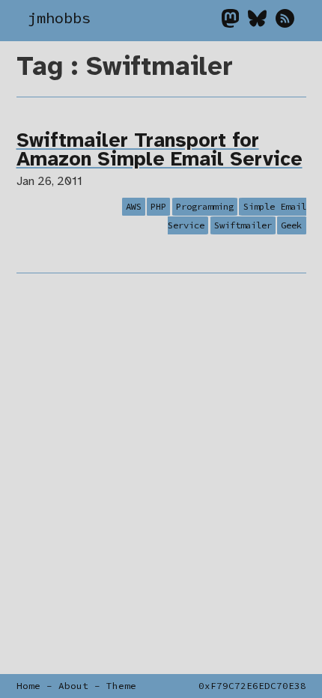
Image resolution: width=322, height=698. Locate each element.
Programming (205, 206)
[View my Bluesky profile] (262, 22)
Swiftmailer (243, 225)
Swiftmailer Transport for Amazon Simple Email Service (159, 151)
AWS (134, 206)
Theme (121, 685)
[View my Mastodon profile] (235, 22)
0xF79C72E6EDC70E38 (252, 685)
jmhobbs (59, 18)
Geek (291, 225)
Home (28, 685)
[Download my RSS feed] (285, 22)
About (73, 685)
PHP (158, 206)
